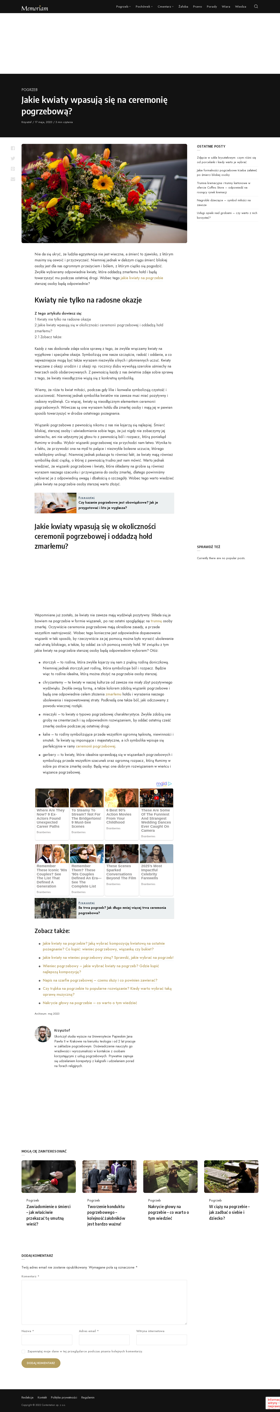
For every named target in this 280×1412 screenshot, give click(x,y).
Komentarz (30, 1276)
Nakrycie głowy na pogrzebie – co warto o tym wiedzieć (90, 1003)
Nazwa (28, 1331)
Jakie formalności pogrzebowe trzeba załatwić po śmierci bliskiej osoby (227, 172)
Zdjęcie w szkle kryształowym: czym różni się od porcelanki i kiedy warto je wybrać (226, 160)
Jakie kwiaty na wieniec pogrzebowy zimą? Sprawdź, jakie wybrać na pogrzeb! (108, 957)
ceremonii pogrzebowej (95, 746)
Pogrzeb (30, 89)
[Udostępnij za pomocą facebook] (12, 148)
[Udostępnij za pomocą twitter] (12, 158)
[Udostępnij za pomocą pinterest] (12, 169)
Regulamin (87, 1397)
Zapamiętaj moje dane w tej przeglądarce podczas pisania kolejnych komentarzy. (85, 1351)
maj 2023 (53, 1014)
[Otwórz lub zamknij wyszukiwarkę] (256, 6)
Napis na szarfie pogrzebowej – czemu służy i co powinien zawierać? (100, 980)
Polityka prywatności (64, 1397)
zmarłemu (113, 694)
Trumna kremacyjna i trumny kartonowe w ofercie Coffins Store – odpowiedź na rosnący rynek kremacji (223, 188)
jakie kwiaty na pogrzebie (142, 278)
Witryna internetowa (150, 1331)
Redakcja (27, 1397)
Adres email (89, 1331)
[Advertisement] (140, 43)
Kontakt (42, 1397)
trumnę (156, 621)
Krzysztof (27, 122)
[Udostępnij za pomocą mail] (12, 179)
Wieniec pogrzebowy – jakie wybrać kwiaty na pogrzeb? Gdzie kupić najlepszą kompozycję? (101, 969)
